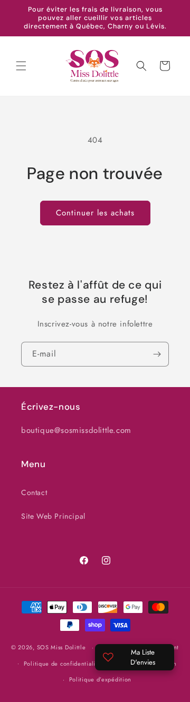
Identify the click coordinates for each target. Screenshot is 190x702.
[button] (21, 65)
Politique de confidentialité (62, 663)
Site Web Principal (53, 516)
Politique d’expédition (100, 679)
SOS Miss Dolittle (61, 647)
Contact (34, 492)
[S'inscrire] (156, 354)
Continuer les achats (95, 213)
